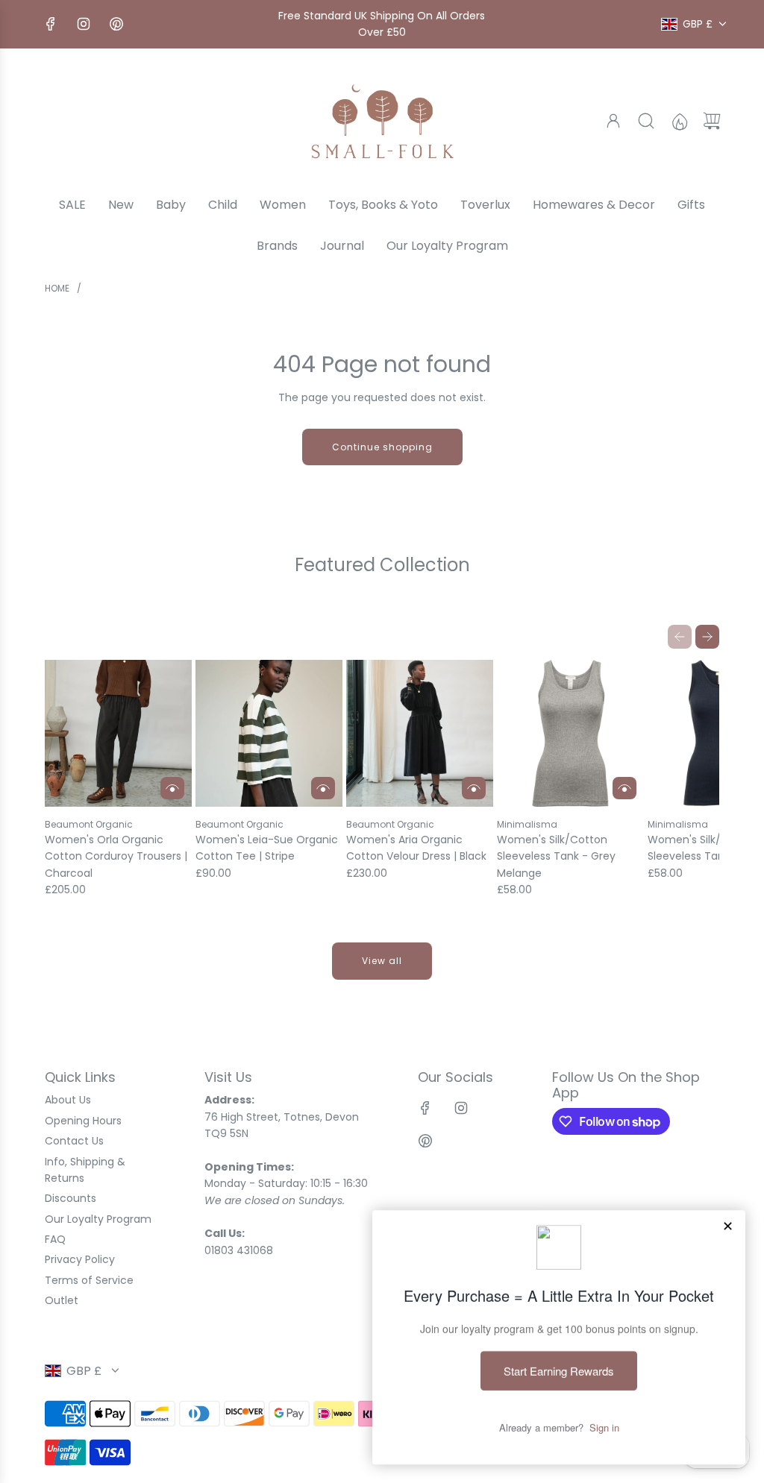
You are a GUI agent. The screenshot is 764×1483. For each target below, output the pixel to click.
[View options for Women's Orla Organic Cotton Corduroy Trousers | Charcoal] (172, 788)
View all (382, 960)
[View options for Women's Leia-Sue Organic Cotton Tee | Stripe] (323, 788)
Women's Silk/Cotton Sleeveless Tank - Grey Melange (556, 856)
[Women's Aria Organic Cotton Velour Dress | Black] (419, 733)
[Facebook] (50, 23)
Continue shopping (382, 447)
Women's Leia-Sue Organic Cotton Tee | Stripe (266, 847)
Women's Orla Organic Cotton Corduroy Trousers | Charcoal (116, 856)
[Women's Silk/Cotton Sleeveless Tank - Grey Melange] (570, 733)
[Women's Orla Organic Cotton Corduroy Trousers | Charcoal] (118, 733)
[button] (680, 637)
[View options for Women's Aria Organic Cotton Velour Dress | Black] (474, 788)
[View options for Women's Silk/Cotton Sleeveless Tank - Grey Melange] (624, 788)
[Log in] (613, 120)
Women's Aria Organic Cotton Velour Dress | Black (416, 847)
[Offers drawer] (679, 120)
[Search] (646, 120)
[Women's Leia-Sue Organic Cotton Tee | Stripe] (268, 733)
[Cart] (711, 120)
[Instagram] (83, 23)
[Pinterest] (116, 23)
